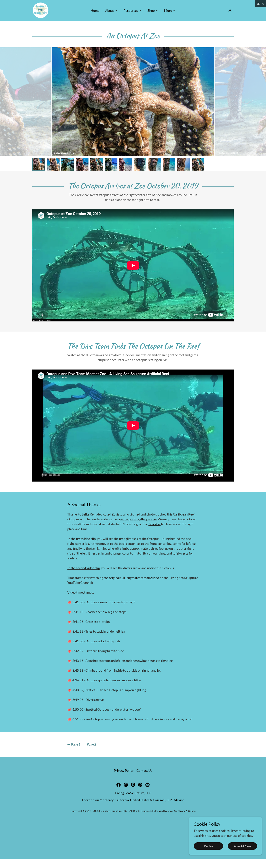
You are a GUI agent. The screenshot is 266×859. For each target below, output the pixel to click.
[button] (111, 10)
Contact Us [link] (144, 770)
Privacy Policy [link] (124, 770)
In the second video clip (83, 568)
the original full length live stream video (132, 578)
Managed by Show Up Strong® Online (174, 810)
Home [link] (95, 10)
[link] (40, 10)
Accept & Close (242, 846)
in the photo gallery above (138, 519)
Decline (208, 846)
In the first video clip (81, 539)
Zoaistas (154, 524)
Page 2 (91, 744)
